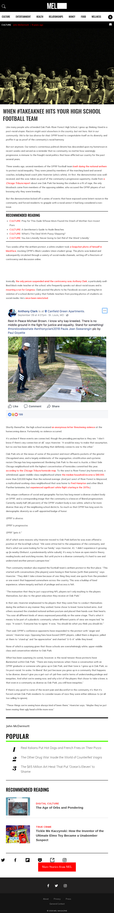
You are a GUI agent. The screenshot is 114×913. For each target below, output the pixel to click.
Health (39, 16)
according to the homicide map (31, 470)
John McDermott (21, 24)
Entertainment (23, 16)
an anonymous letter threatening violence (73, 427)
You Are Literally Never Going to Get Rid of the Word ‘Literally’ (49, 237)
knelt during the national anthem (90, 166)
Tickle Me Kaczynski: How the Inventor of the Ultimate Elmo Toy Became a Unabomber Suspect (70, 835)
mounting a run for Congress (20, 289)
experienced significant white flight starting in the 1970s (60, 487)
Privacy (57, 899)
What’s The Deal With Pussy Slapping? (37, 233)
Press (68, 899)
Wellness (96, 16)
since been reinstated (36, 298)
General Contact (57, 904)
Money (72, 16)
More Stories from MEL (57, 867)
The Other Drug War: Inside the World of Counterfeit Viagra (61, 757)
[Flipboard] (28, 860)
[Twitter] (3, 860)
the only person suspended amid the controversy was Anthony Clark (51, 281)
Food (83, 16)
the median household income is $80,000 (83, 474)
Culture (6, 16)
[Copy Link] (52, 860)
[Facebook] (15, 860)
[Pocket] (40, 860)
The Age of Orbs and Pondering (59, 807)
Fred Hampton (78, 483)
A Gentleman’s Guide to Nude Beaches (37, 229)
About (46, 899)
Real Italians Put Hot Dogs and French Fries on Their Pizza (61, 748)
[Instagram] (65, 860)
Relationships (56, 16)
